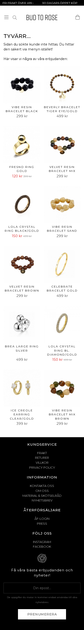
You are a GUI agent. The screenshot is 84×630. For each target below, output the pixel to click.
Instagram (42, 542)
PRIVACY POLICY (42, 467)
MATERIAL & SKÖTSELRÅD (42, 495)
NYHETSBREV (42, 500)
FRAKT (42, 453)
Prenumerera (42, 614)
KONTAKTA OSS (42, 486)
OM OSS (42, 491)
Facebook (42, 546)
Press (42, 523)
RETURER (42, 457)
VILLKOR (42, 462)
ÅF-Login (42, 518)
